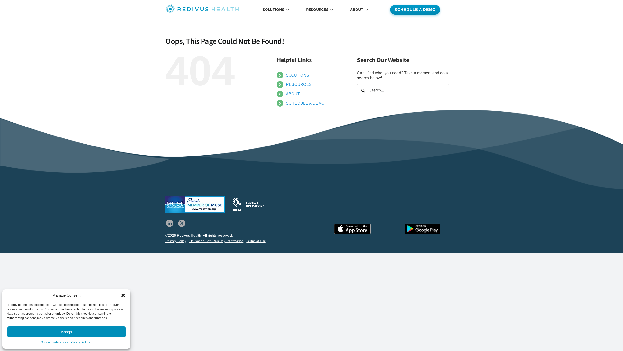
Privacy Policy (80, 342)
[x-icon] (181, 221)
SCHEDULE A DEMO (305, 103)
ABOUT (293, 94)
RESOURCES (299, 84)
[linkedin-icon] (169, 221)
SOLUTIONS (297, 75)
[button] (123, 295)
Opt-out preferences (54, 342)
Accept (66, 332)
